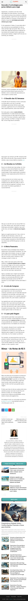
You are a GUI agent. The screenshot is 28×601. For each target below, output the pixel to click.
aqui (23, 160)
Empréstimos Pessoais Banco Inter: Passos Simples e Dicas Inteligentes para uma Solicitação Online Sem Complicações (17, 548)
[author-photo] (14, 436)
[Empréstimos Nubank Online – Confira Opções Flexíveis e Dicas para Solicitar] (14, 512)
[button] (26, 2)
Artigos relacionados (10, 463)
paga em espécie (6, 401)
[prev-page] (2, 495)
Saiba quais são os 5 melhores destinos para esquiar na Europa (21, 420)
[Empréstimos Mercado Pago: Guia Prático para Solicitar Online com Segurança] (5, 564)
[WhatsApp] (13, 410)
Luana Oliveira (14, 438)
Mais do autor (19, 463)
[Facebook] (2, 410)
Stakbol (10, 599)
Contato (8, 596)
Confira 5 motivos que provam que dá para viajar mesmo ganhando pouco (7, 421)
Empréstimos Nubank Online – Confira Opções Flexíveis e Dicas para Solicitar (12, 525)
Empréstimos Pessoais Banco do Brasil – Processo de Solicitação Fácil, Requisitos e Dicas (18, 579)
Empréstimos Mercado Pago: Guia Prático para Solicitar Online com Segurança (18, 564)
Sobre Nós (19, 596)
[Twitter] (6, 410)
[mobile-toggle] (2, 2)
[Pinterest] (9, 410)
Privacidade (13, 596)
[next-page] (5, 495)
